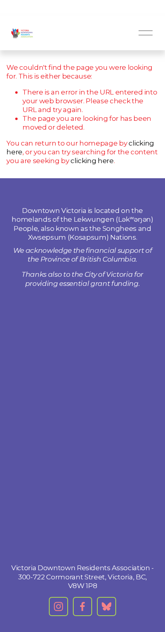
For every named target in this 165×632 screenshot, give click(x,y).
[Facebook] (82, 606)
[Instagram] (58, 606)
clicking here (92, 160)
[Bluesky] (106, 606)
